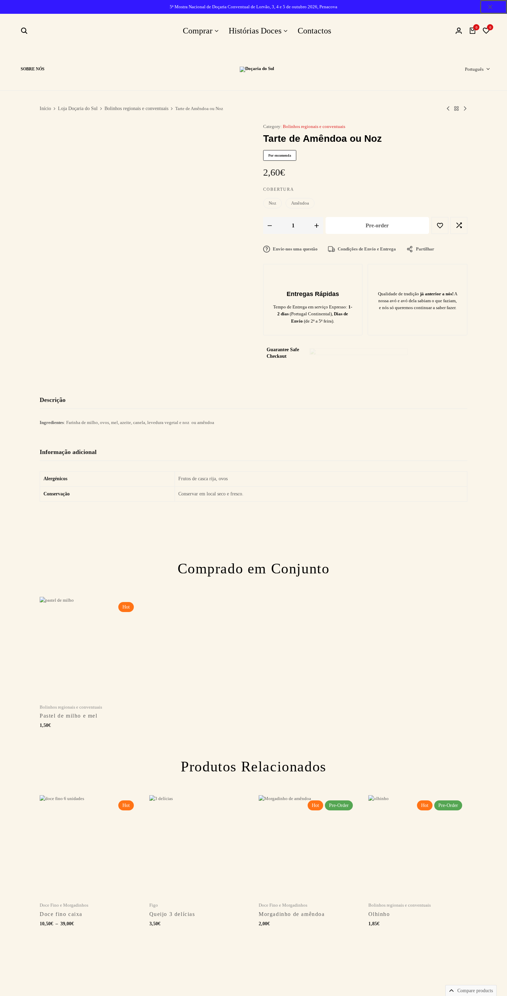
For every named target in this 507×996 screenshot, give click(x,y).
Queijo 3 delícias (172, 914)
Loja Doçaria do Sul (78, 108)
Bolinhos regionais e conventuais (136, 108)
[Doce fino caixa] (89, 845)
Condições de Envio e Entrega (367, 249)
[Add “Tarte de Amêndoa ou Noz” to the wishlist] (439, 225)
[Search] (24, 31)
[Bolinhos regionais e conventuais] (456, 108)
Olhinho (379, 914)
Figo (153, 905)
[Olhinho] (465, 108)
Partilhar (425, 249)
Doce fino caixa (61, 914)
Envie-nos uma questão (295, 249)
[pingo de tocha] (448, 108)
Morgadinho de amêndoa (292, 914)
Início (45, 108)
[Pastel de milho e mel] (89, 646)
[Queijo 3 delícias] (199, 845)
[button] (486, 31)
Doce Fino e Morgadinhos (64, 905)
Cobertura (278, 189)
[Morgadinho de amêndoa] (308, 845)
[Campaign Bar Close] (493, 7)
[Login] (459, 31)
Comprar (197, 30)
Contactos (314, 30)
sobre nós (32, 69)
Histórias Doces (255, 30)
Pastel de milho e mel (69, 716)
